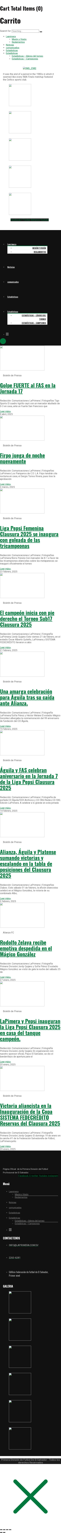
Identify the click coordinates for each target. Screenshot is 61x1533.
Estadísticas (12, 53)
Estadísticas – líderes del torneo (27, 56)
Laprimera (11, 36)
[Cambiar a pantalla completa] (4, 1529)
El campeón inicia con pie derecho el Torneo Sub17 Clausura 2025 (27, 618)
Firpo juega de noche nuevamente (22, 458)
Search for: (6, 31)
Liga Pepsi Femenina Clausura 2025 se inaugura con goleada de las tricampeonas (29, 536)
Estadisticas (12, 50)
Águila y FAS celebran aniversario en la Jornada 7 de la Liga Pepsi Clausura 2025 (29, 778)
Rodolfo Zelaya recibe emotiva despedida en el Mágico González (26, 948)
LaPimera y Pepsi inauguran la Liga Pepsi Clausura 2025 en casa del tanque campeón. (30, 1029)
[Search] (41, 31)
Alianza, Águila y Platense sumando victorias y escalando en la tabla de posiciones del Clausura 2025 (28, 863)
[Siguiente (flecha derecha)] (4, 1532)
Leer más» (5, 411)
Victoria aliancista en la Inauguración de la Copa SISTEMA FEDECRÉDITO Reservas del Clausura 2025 (30, 1114)
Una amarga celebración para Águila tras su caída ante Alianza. (27, 697)
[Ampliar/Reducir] (1, 1529)
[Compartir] (7, 1529)
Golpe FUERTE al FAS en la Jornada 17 (28, 388)
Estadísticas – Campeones (25, 59)
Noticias (10, 45)
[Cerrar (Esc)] (10, 1529)
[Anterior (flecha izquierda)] (1, 1532)
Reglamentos (18, 42)
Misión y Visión (19, 39)
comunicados (12, 47)
